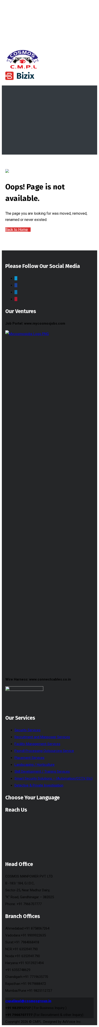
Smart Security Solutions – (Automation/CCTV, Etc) (54, 778)
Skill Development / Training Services (42, 771)
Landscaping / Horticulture (35, 765)
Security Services (28, 730)
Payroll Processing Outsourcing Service (44, 751)
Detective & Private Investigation (39, 785)
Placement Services (29, 758)
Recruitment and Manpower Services (42, 737)
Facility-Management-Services (37, 744)
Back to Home (16, 229)
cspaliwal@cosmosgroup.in (28, 1001)
